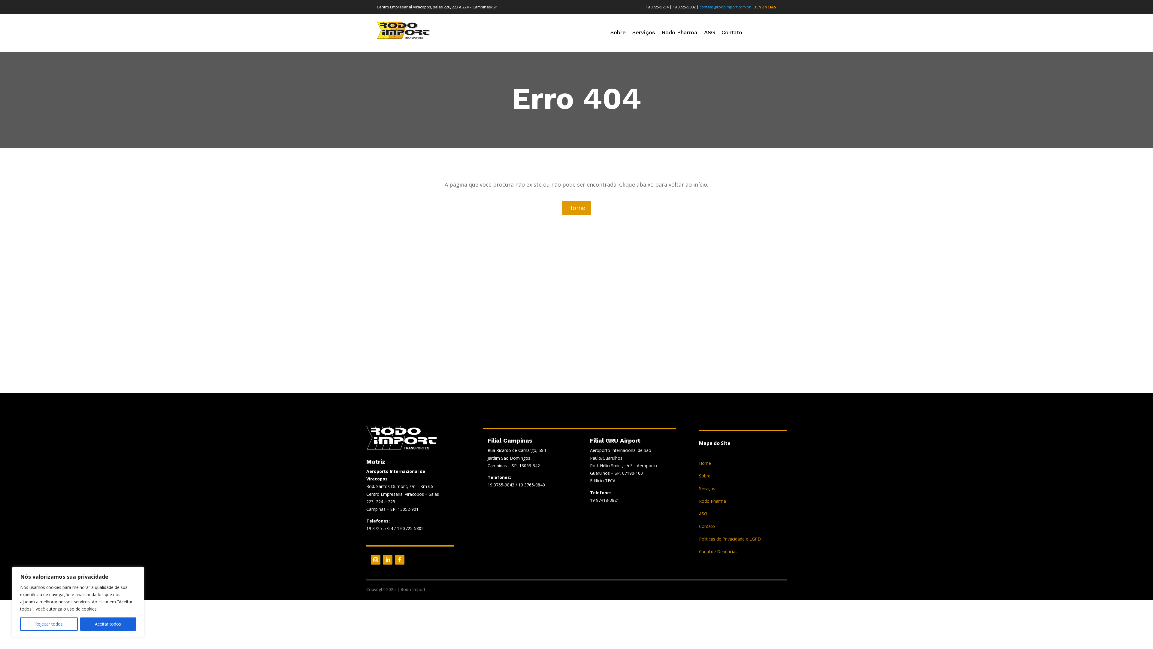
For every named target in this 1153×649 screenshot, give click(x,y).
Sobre (618, 32)
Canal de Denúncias (718, 552)
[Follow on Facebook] (399, 560)
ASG (709, 32)
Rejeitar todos (49, 624)
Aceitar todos (108, 624)
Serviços (643, 32)
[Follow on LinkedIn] (387, 560)
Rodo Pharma (680, 32)
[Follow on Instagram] (375, 560)
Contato (732, 32)
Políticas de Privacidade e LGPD (730, 539)
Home (576, 208)
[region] (78, 602)
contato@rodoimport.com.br (725, 7)
